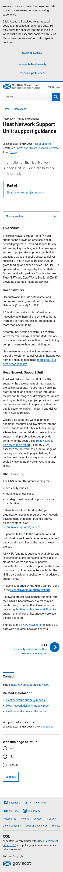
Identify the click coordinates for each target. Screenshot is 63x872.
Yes (12, 748)
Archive (25, 818)
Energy (13, 152)
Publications (19, 109)
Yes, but (14, 765)
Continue (11, 776)
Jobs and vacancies (36, 825)
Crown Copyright (12, 825)
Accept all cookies (32, 53)
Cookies (51, 818)
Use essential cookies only (31, 64)
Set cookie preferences (32, 73)
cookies (17, 6)
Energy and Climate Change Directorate (37, 148)
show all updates (44, 726)
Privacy (56, 825)
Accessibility (9, 818)
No (11, 756)
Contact (38, 818)
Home (6, 109)
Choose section (14, 216)
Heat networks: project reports (25, 192)
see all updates (43, 143)
